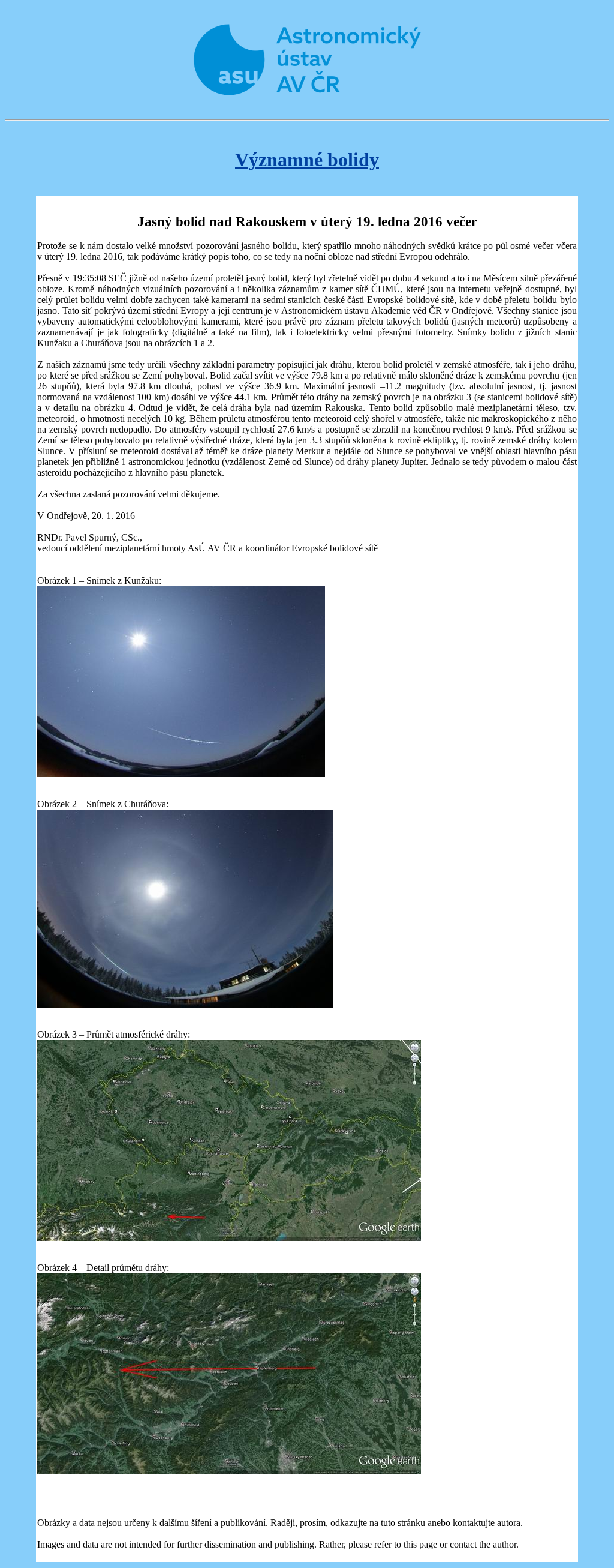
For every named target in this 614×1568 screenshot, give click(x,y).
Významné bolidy (307, 159)
